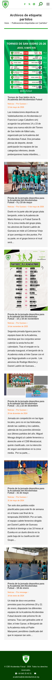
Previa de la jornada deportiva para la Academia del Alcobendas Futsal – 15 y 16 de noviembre (26, 316)
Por (21, 104)
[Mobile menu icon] (48, 4)
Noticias (11, 104)
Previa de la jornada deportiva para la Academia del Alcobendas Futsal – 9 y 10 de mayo (26, 200)
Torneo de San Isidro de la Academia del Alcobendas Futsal (25, 98)
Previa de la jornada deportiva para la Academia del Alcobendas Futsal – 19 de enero (26, 585)
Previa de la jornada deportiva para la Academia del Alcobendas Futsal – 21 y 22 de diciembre (26, 403)
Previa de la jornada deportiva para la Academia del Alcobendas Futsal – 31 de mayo (26, 490)
